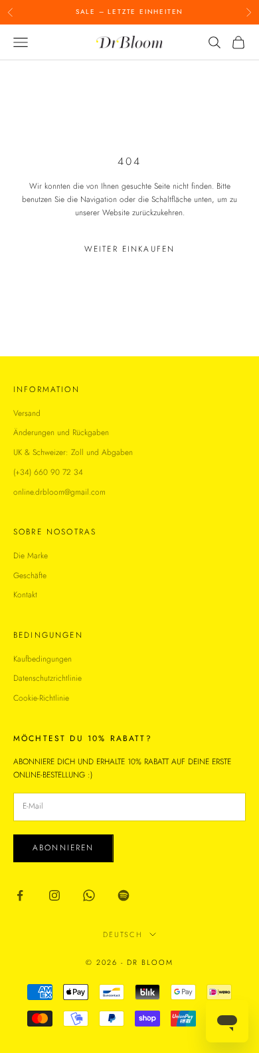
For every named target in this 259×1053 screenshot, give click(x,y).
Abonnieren (63, 848)
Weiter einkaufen (129, 249)
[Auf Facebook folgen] (20, 895)
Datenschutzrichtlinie (47, 678)
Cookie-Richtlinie (41, 698)
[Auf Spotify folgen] (123, 895)
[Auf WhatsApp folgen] (89, 895)
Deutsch (123, 934)
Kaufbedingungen (42, 659)
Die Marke (30, 556)
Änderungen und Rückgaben (61, 432)
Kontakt (25, 595)
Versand (27, 413)
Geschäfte (29, 575)
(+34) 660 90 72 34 (48, 472)
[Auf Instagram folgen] (54, 895)
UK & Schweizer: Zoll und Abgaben (73, 452)
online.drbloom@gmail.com (59, 492)
